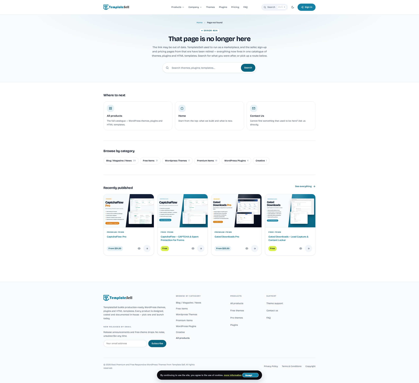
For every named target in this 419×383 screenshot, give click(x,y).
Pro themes (236, 317)
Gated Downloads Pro (227, 236)
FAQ (268, 317)
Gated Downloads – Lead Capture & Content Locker (288, 238)
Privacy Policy (271, 366)
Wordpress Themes (177, 160)
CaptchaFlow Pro (116, 236)
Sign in (308, 7)
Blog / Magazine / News (121, 160)
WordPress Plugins (236, 160)
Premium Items (207, 160)
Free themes (237, 310)
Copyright (310, 366)
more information (233, 375)
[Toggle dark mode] (292, 7)
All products (183, 338)
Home (199, 22)
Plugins (234, 325)
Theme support (274, 303)
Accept (248, 375)
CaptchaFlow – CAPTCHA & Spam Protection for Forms (180, 238)
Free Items (150, 160)
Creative (261, 160)
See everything (303, 186)
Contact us (272, 310)
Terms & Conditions (291, 366)
